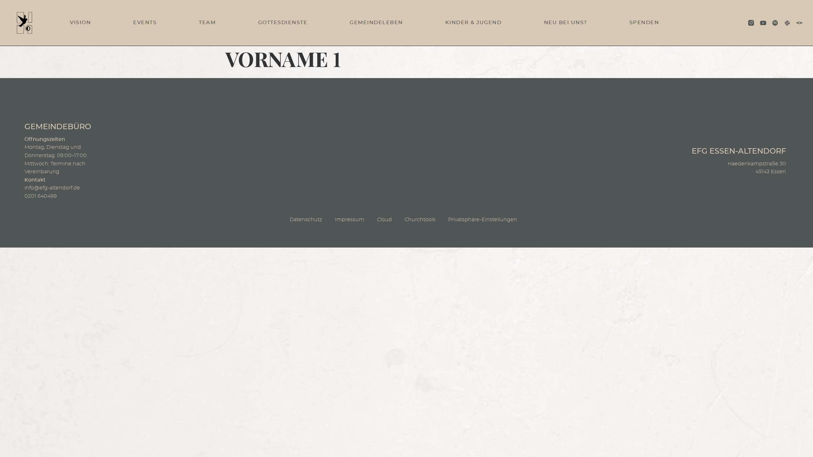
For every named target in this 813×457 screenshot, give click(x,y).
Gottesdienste (283, 22)
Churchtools (420, 219)
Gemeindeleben (376, 22)
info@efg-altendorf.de (52, 187)
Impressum (349, 219)
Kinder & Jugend (473, 22)
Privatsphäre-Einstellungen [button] (482, 219)
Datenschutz (306, 219)
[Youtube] (763, 23)
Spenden (644, 22)
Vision (80, 22)
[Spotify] (775, 23)
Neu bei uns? (565, 22)
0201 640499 (40, 196)
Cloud (384, 219)
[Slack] (787, 23)
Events (145, 22)
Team (207, 22)
